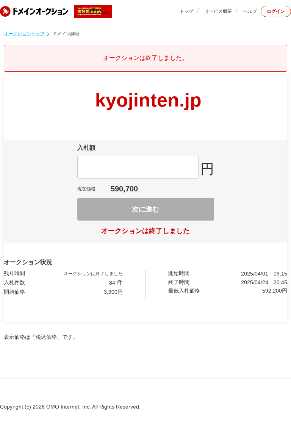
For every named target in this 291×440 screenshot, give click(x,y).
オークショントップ (24, 33)
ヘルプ (250, 11)
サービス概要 (218, 11)
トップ (186, 11)
